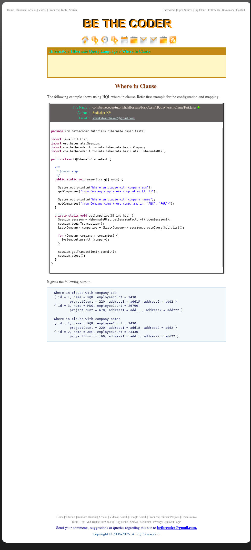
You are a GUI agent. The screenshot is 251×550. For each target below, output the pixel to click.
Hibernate (57, 51)
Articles (32, 10)
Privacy (157, 522)
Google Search (138, 517)
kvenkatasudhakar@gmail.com (113, 118)
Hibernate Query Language (94, 51)
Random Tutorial (87, 517)
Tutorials (21, 10)
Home (10, 10)
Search (73, 10)
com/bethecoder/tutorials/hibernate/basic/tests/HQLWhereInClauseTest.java (144, 107)
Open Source (184, 10)
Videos (43, 10)
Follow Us (214, 10)
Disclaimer (145, 522)
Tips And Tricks (89, 522)
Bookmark (228, 10)
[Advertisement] (22, 171)
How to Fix (107, 522)
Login (177, 522)
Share (133, 522)
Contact (240, 10)
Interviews (169, 10)
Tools (64, 10)
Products (54, 10)
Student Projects (170, 517)
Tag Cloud (200, 10)
